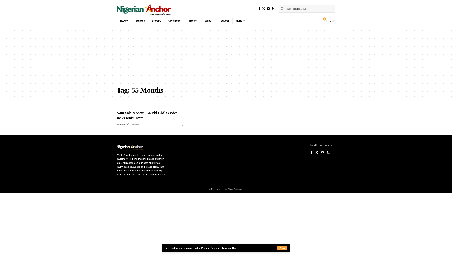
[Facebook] (259, 8)
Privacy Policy (209, 248)
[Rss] (273, 8)
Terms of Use (229, 248)
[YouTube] (268, 8)
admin (122, 124)
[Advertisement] (226, 57)
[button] (282, 248)
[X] (263, 8)
